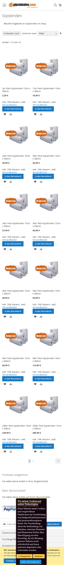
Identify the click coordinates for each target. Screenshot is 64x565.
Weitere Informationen (50, 555)
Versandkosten (9, 104)
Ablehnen (39, 556)
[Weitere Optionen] (9, 508)
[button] (4, 114)
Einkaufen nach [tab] (11, 33)
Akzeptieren (25, 556)
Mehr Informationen (30, 562)
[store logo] (23, 5)
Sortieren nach (29, 33)
